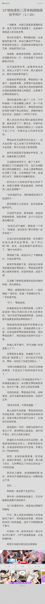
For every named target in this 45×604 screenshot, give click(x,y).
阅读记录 (40, 3)
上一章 (7, 566)
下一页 (37, 566)
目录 (22, 566)
